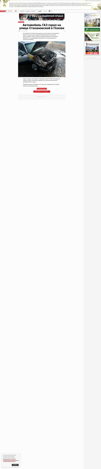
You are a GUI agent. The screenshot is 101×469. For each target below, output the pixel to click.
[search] (97, 11)
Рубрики (22, 11)
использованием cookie (7, 459)
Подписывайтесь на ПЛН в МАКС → (41, 91)
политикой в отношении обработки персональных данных (11, 460)
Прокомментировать (41, 88)
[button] (99, 11)
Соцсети (33, 11)
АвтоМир (21, 22)
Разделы (27, 11)
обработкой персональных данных (10, 461)
